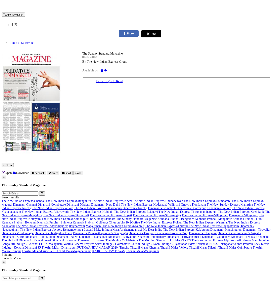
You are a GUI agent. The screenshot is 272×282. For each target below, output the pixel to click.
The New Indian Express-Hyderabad (144, 204)
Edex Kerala (261, 244)
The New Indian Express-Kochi (112, 201)
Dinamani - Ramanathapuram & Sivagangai (100, 233)
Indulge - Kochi (150, 244)
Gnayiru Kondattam (193, 204)
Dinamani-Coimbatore (52, 204)
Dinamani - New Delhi (105, 204)
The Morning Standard (153, 240)
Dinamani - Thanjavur (203, 233)
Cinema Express (84, 244)
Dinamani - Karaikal (64, 240)
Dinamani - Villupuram (243, 215)
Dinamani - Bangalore (122, 236)
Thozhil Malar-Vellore (174, 247)
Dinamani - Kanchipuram (226, 229)
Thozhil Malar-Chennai (145, 247)
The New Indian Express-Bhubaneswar (158, 201)
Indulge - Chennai (27, 244)
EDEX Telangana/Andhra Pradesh (231, 244)
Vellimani (174, 204)
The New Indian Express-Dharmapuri (98, 208)
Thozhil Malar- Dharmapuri (59, 247)
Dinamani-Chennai (25, 204)
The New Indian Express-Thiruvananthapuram (188, 211)
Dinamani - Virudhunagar (18, 233)
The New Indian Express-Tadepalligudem (42, 226)
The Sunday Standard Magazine (136, 219)
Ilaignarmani (77, 226)
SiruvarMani (250, 240)
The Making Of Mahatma (122, 240)
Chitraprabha (117, 222)
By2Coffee (133, 222)
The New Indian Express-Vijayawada (45, 211)
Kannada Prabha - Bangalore (176, 219)
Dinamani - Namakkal (93, 236)
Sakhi (98, 244)
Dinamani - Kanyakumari (35, 240)
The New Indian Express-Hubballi (91, 211)
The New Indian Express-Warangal (205, 222)
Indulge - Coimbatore (116, 244)
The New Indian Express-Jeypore (41, 229)
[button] (14, 24)
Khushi (135, 244)
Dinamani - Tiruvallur (256, 229)
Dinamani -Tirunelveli (162, 208)
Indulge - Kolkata (13, 247)
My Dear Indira (152, 229)
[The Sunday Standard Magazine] (136, 7)
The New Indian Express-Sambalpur (64, 219)
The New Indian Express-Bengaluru (68, 201)
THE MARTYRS (179, 240)
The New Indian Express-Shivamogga (157, 215)
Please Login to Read (109, 81)
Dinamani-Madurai (78, 204)
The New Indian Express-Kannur (123, 226)
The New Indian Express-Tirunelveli (66, 215)
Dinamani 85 (32, 247)
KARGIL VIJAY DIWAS (108, 251)
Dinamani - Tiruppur (142, 233)
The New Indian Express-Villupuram (205, 215)
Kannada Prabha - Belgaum (19, 222)
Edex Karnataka (198, 244)
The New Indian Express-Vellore (52, 208)
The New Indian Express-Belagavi (136, 211)
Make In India (103, 229)
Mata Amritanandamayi (127, 229)
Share (130, 33)
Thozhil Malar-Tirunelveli (38, 251)
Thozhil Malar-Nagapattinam (73, 251)
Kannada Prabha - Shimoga (54, 222)
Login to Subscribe (21, 42)
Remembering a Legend (78, 229)
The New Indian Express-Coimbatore (207, 201)
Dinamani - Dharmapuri (191, 208)
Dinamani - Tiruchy (134, 208)
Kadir (238, 240)
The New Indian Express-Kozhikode (241, 211)
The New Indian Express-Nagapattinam (214, 226)
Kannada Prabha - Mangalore (213, 219)
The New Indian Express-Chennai (23, 201)
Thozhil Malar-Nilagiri (203, 247)
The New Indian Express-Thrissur (167, 226)
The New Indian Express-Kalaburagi (186, 229)
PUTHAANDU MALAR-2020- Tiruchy (103, 247)
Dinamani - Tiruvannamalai (184, 236)
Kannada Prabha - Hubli (248, 219)
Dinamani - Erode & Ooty (171, 233)
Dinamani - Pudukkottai (40, 236)
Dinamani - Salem (67, 236)
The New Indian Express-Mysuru (213, 240)
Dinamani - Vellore (219, 208)
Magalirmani (94, 226)
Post (153, 33)
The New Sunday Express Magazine (230, 204)
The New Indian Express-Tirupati (111, 215)
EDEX (43, 244)
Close (78, 173)
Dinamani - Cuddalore (216, 236)
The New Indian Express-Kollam (161, 222)
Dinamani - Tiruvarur (91, 240)
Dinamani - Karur (13, 236)
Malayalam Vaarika (61, 244)
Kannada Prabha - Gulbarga (90, 222)
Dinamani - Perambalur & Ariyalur (239, 233)
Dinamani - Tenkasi (243, 236)
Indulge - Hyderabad (174, 244)
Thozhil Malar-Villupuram (142, 251)
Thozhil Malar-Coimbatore (235, 247)
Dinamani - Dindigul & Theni (53, 233)
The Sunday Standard (101, 219)
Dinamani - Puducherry (151, 236)
